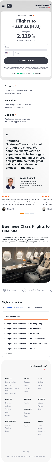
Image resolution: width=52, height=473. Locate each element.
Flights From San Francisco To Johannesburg (24, 339)
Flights (10, 307)
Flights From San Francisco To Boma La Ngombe (25, 344)
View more (8, 354)
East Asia (19, 307)
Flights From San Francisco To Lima (20, 349)
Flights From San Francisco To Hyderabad (22, 329)
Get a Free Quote (26, 61)
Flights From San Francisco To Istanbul (21, 334)
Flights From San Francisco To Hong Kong (23, 324)
